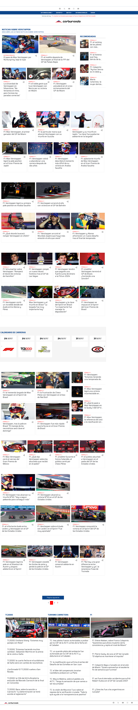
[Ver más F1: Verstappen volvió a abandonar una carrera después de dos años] (40, 148)
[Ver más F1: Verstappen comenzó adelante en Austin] (66, 551)
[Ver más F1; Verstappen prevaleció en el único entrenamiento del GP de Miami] (64, 73)
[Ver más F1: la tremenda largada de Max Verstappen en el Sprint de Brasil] (18, 380)
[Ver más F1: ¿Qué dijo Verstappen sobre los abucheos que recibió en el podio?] (40, 446)
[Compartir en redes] (36, 55)
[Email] (78, 9)
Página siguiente (53, 597)
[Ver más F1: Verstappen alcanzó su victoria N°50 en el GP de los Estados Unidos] (53, 482)
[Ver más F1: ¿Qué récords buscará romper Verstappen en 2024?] (18, 221)
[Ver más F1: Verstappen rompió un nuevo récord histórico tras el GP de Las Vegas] (40, 259)
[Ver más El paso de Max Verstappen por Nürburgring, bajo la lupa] (20, 44)
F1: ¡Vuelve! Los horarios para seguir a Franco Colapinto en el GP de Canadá (73, 16)
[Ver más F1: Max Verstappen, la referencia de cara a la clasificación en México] (77, 420)
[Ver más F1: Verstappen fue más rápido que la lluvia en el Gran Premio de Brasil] (52, 411)
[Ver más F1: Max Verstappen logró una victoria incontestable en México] (77, 391)
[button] (46, 12)
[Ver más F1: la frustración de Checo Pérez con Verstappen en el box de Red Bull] (52, 380)
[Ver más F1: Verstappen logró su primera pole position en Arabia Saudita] (18, 190)
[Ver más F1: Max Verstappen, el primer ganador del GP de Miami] (18, 119)
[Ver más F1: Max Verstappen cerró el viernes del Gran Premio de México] (13, 446)
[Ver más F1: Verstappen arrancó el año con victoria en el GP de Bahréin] (53, 190)
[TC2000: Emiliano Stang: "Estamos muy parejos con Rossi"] (26, 628)
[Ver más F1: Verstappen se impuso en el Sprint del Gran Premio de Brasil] (92, 292)
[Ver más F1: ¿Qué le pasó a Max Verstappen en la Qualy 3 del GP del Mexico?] (77, 405)
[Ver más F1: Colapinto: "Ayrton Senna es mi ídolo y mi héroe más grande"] (84, 68)
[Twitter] (64, 9)
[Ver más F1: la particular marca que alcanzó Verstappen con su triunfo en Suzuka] (53, 119)
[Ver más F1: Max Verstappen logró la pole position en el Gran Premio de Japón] (14, 148)
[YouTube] (69, 9)
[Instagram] (74, 9)
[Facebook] (60, 9)
